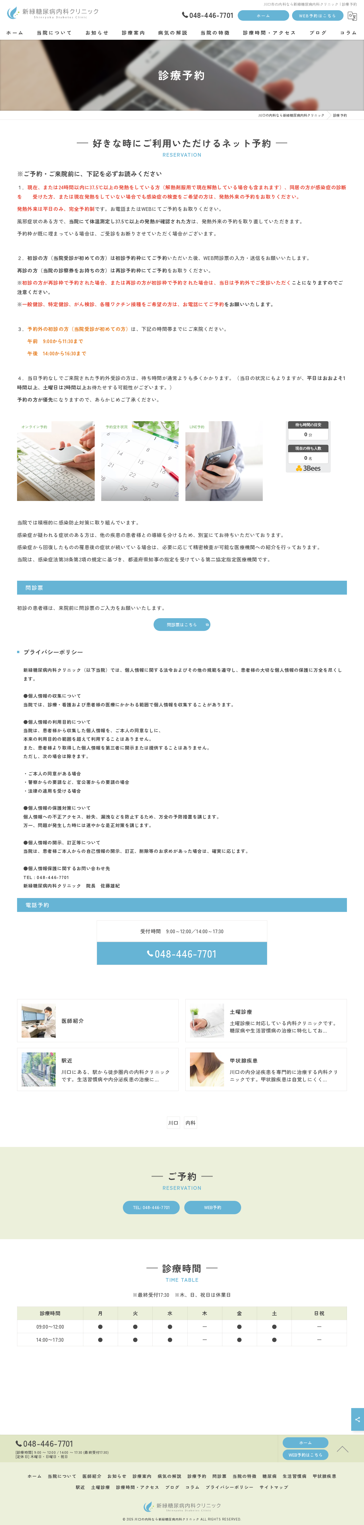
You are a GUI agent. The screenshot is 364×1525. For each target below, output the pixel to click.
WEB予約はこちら (317, 15)
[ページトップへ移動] (342, 1448)
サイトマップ (274, 1487)
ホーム (263, 15)
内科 (190, 1122)
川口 (173, 1122)
